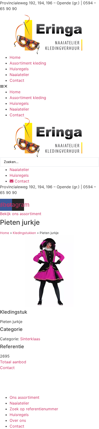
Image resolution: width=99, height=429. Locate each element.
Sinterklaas (30, 338)
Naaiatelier (19, 74)
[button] (49, 86)
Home (15, 57)
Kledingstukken (24, 233)
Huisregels (19, 68)
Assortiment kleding (28, 63)
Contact (17, 80)
